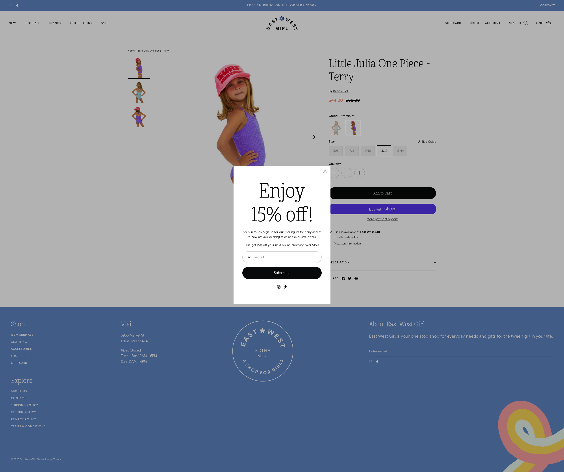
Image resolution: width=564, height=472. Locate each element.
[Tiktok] (285, 287)
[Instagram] (278, 287)
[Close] (325, 171)
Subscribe (282, 272)
